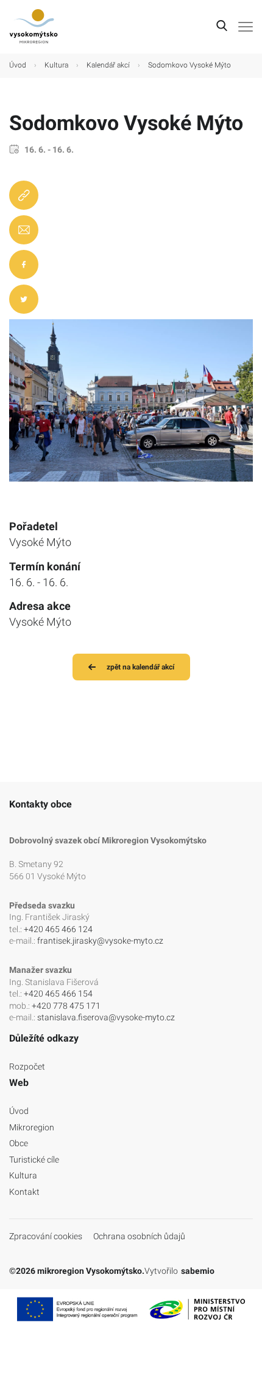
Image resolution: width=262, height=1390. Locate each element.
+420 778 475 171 (66, 1006)
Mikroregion (31, 1127)
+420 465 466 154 (58, 993)
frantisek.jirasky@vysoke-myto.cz (100, 941)
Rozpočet (27, 1066)
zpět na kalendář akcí (140, 667)
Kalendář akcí (108, 65)
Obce (18, 1143)
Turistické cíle (34, 1159)
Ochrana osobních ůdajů (139, 1236)
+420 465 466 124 (58, 929)
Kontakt (24, 1192)
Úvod (17, 65)
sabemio (197, 1271)
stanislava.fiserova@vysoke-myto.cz (106, 1017)
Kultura (56, 65)
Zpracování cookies (45, 1236)
